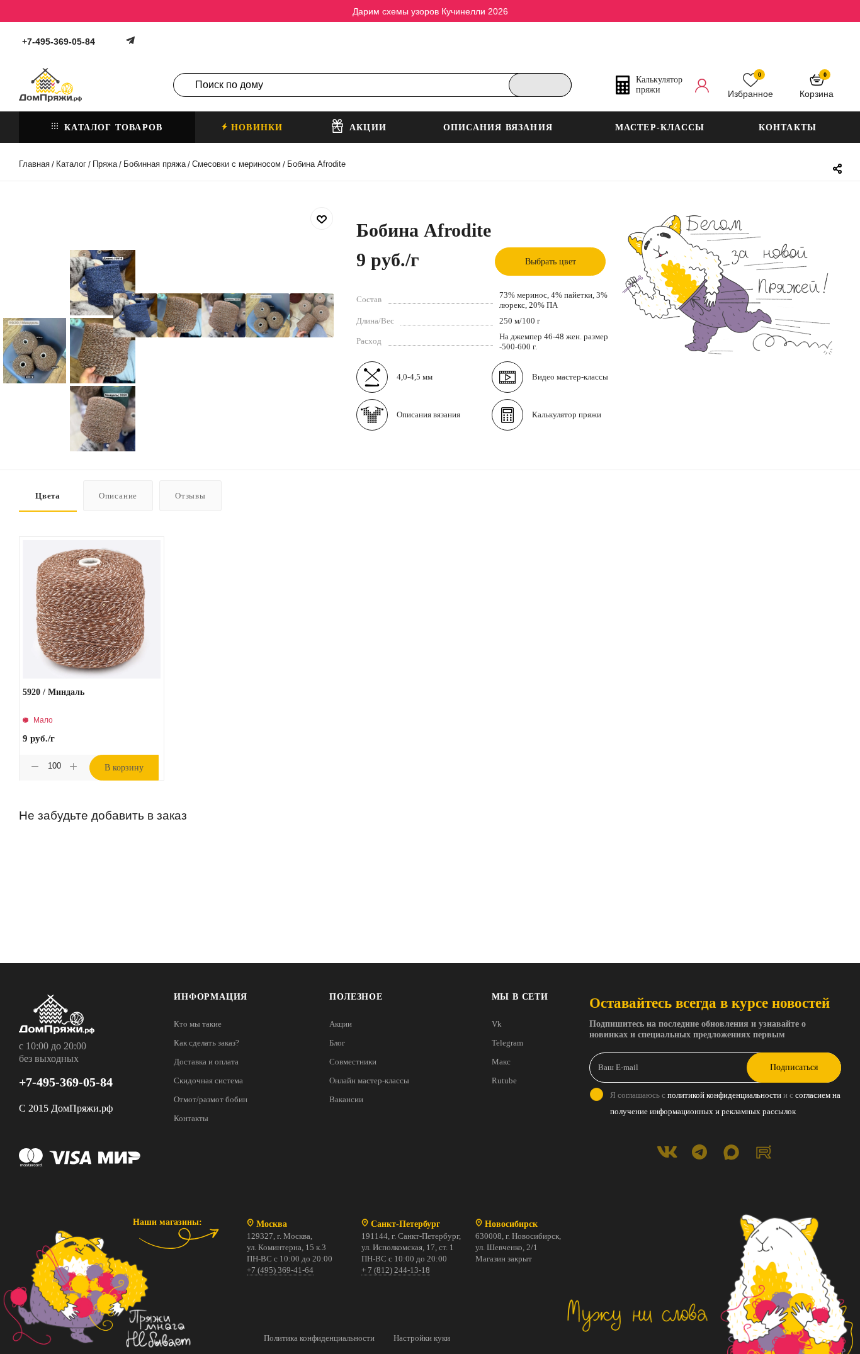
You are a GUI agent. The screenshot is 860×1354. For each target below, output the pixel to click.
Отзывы (190, 495)
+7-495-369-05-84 (58, 42)
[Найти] (540, 85)
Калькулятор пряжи (566, 414)
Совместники (352, 1061)
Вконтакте (667, 1152)
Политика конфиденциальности (319, 1338)
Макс (501, 1061)
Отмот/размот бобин (210, 1099)
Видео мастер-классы (570, 376)
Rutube (504, 1080)
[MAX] (731, 1152)
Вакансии (346, 1099)
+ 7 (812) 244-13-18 (395, 1270)
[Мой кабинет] (702, 85)
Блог (337, 1042)
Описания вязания (428, 414)
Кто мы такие (198, 1024)
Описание (118, 495)
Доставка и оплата (206, 1061)
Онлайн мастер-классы (369, 1080)
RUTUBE (763, 1152)
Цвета (47, 495)
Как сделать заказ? (206, 1042)
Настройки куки (421, 1338)
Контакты (191, 1118)
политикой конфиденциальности (724, 1095)
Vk (497, 1024)
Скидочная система (208, 1080)
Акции (340, 1024)
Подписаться (794, 1067)
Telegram (507, 1042)
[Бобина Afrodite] (135, 315)
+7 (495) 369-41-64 (280, 1270)
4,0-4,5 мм (415, 376)
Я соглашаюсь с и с (725, 1103)
